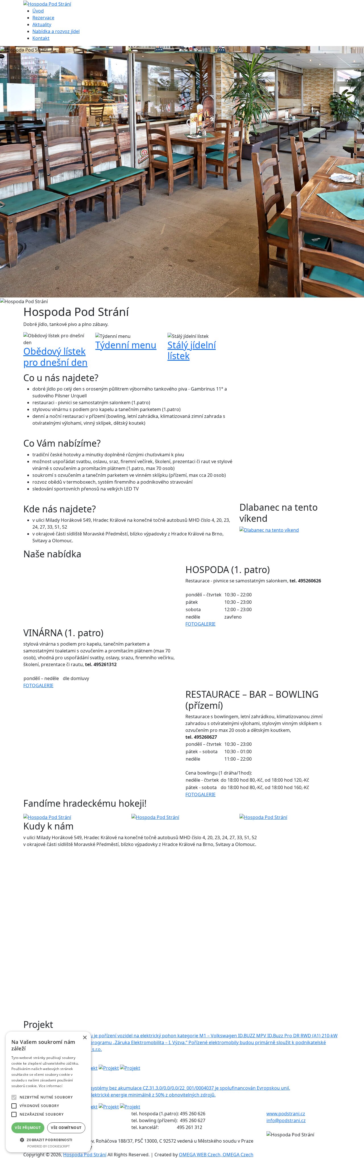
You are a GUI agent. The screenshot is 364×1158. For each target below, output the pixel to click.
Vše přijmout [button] (28, 1127)
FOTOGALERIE (200, 624)
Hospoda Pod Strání (84, 1154)
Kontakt (40, 38)
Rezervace (43, 18)
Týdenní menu (125, 345)
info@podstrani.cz (286, 1120)
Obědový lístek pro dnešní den (55, 356)
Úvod (38, 11)
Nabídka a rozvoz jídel (56, 31)
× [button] (84, 1038)
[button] (48, 1140)
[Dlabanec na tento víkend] (269, 529)
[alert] (48, 1092)
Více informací (50, 1085)
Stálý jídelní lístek (191, 350)
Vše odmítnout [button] (66, 1127)
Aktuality (41, 24)
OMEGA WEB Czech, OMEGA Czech (216, 1154)
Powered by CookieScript (48, 1146)
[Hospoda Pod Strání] (47, 817)
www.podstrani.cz (285, 1113)
